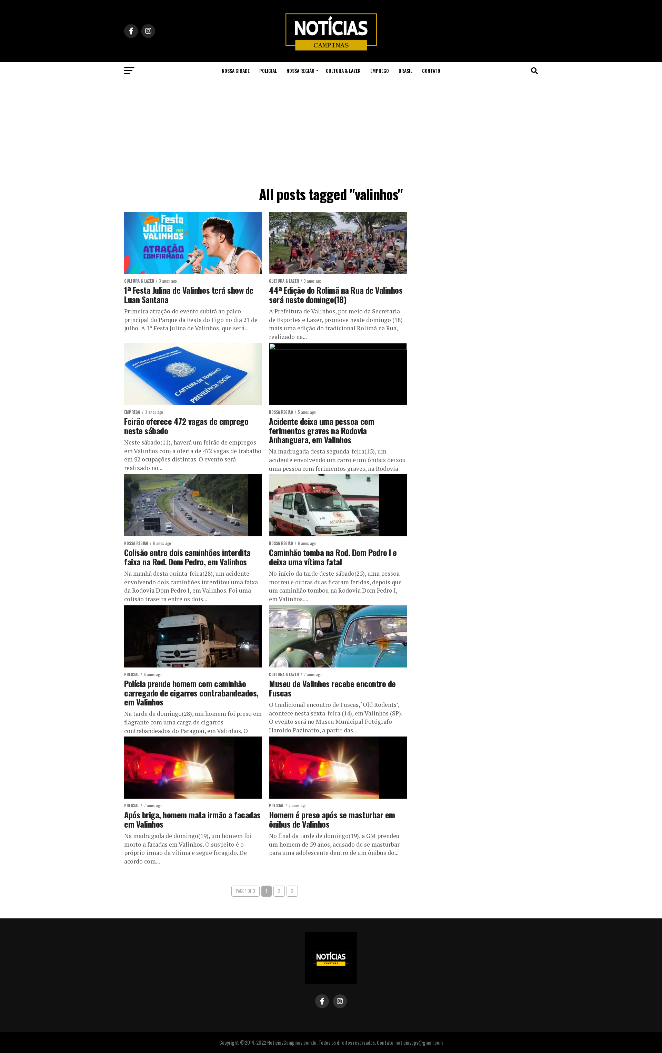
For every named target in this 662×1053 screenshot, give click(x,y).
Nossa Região (300, 70)
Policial (268, 70)
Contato (431, 70)
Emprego (379, 70)
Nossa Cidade (236, 70)
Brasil (405, 70)
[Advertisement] (331, 131)
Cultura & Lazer (343, 70)
